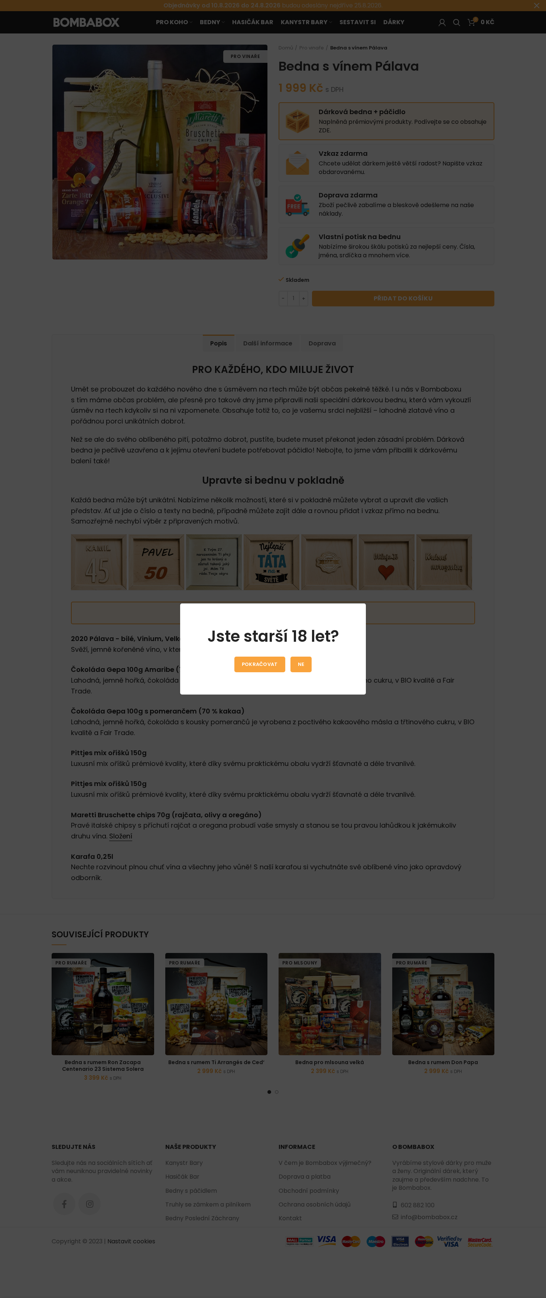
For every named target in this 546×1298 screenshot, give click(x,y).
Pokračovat (260, 664)
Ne (301, 664)
